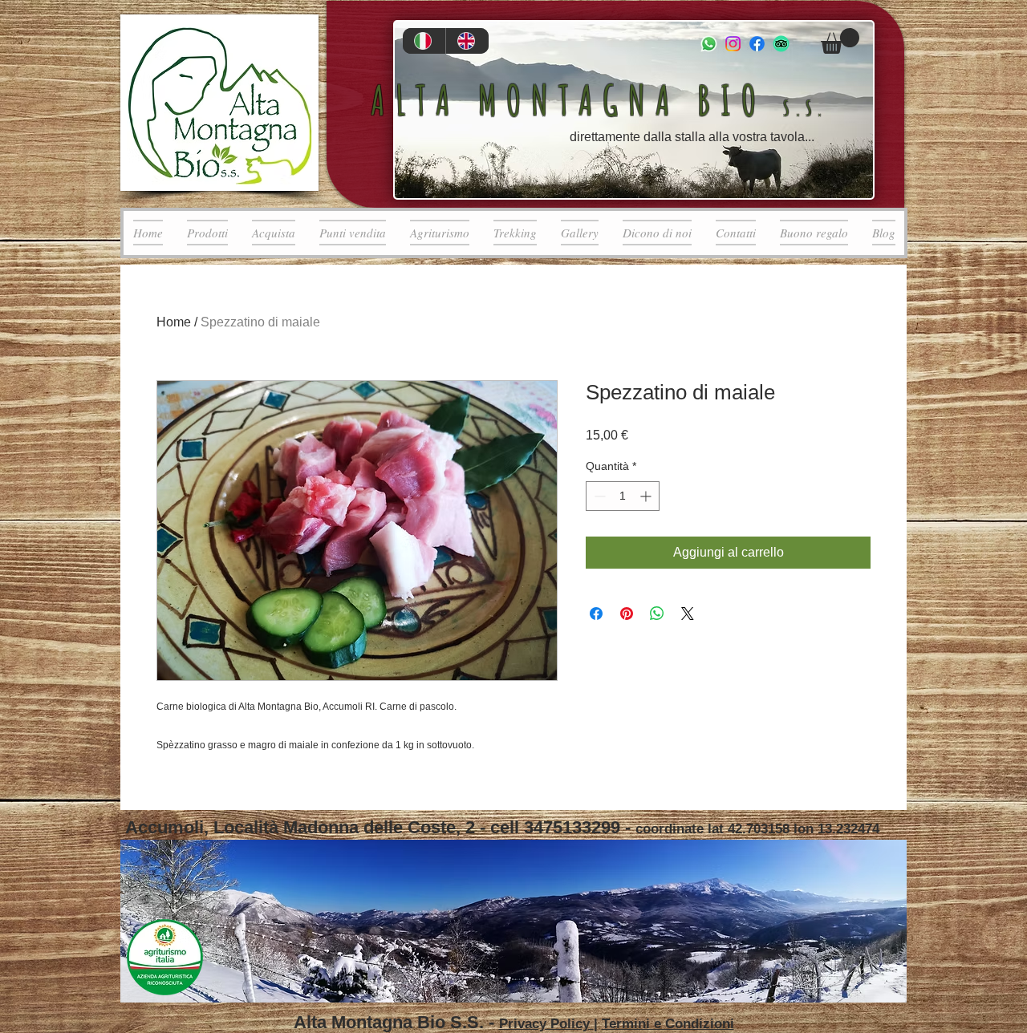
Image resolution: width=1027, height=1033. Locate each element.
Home (173, 322)
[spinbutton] (622, 496)
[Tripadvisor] (781, 44)
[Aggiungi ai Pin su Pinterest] (626, 613)
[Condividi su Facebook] (596, 613)
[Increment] (647, 496)
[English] (467, 41)
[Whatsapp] (709, 44)
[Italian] (424, 41)
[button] (840, 41)
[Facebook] (757, 44)
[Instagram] (733, 44)
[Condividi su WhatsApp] (657, 613)
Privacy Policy (546, 1023)
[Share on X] (687, 613)
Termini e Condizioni (668, 1023)
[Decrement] (598, 496)
